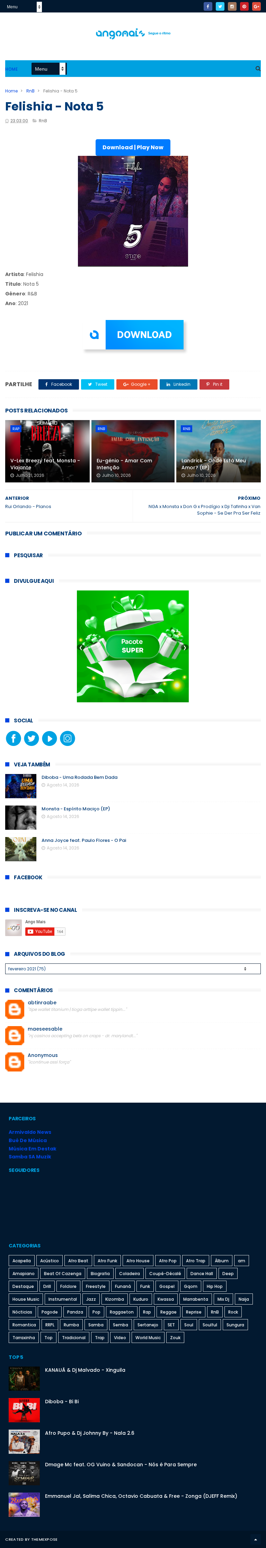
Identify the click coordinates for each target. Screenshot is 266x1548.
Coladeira (129, 1273)
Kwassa (166, 1299)
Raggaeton (122, 1312)
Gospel (167, 1286)
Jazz (91, 1299)
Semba (120, 1325)
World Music (148, 1338)
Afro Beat (78, 1261)
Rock (233, 1312)
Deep (228, 1273)
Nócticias (22, 1312)
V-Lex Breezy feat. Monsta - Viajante (45, 464)
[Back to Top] (255, 1539)
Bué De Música (28, 1140)
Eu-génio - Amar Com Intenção (124, 464)
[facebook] (208, 6)
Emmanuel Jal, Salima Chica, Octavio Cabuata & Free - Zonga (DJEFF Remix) (141, 1496)
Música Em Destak (32, 1148)
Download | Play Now (133, 147)
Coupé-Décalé (165, 1273)
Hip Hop (215, 1286)
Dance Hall (201, 1273)
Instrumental (62, 1299)
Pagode (50, 1312)
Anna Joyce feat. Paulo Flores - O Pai (84, 840)
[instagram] (232, 6)
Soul (188, 1325)
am (241, 1261)
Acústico (49, 1261)
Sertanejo (148, 1325)
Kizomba (114, 1299)
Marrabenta (195, 1299)
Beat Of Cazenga (62, 1273)
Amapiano (23, 1273)
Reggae (168, 1312)
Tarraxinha (23, 1338)
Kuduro (140, 1299)
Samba (96, 1325)
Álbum (222, 1261)
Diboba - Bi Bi (62, 1401)
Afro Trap (195, 1261)
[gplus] (256, 6)
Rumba (71, 1325)
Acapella (21, 1261)
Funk (145, 1286)
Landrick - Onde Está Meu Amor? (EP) (213, 464)
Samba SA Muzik (30, 1156)
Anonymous (43, 1055)
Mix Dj (223, 1299)
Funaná (123, 1286)
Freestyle (96, 1286)
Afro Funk (107, 1261)
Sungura (235, 1325)
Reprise (194, 1312)
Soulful (210, 1325)
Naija (244, 1299)
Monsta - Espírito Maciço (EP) (76, 809)
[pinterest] (244, 6)
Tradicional (74, 1338)
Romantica (24, 1325)
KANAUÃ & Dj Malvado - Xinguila (85, 1370)
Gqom (190, 1286)
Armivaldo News (30, 1132)
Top (48, 1338)
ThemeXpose (44, 1539)
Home (11, 69)
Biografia (100, 1273)
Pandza (75, 1312)
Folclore (68, 1286)
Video (120, 1338)
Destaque (23, 1286)
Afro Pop (168, 1261)
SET (171, 1325)
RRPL (49, 1325)
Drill (47, 1286)
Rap (15, 429)
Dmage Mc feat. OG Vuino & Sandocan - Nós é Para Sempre (121, 1464)
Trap (100, 1338)
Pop (96, 1312)
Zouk (175, 1338)
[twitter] (220, 6)
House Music (25, 1299)
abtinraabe (42, 1003)
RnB (30, 91)
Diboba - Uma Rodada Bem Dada (79, 777)
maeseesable (45, 1029)
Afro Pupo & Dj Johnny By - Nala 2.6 (89, 1433)
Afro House (138, 1261)
